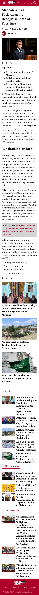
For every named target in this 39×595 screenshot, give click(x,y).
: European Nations (14, 263)
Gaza (6, 266)
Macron (18, 266)
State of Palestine (13, 270)
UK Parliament (12, 273)
